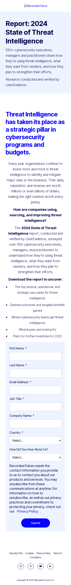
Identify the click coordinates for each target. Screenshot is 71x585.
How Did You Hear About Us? (28, 449)
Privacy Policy (27, 511)
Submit (35, 523)
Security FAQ (16, 553)
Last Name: (18, 365)
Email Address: (20, 382)
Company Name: (21, 416)
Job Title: (16, 399)
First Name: (18, 348)
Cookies (29, 553)
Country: (16, 432)
